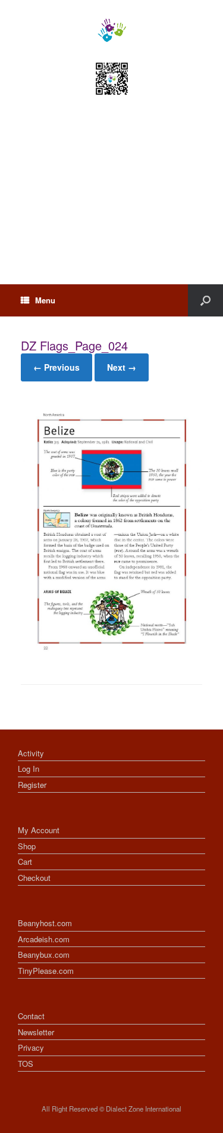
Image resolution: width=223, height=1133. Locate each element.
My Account (38, 830)
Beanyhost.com (45, 923)
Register (32, 784)
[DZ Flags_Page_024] (111, 653)
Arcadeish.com (44, 939)
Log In (28, 768)
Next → (121, 367)
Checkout (34, 877)
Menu (45, 300)
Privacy (31, 1047)
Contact (31, 1016)
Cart (25, 861)
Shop (27, 846)
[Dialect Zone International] (111, 30)
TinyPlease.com (46, 970)
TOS (25, 1063)
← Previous (56, 367)
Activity (31, 753)
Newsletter (36, 1032)
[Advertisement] (111, 200)
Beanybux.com (44, 954)
